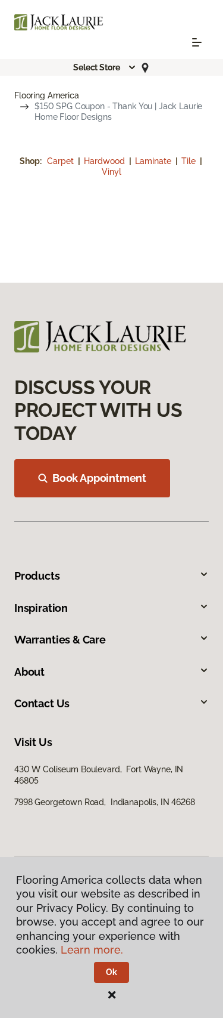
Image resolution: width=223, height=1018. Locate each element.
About (29, 672)
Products (37, 576)
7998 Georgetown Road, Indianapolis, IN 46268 (104, 802)
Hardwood (105, 161)
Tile (189, 161)
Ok (111, 972)
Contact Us (42, 703)
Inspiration (41, 608)
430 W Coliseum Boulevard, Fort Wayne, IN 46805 (98, 775)
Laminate (154, 161)
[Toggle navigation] (197, 42)
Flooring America (46, 95)
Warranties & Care (60, 639)
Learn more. (92, 949)
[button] (104, 67)
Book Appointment (99, 478)
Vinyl (111, 172)
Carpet (61, 161)
